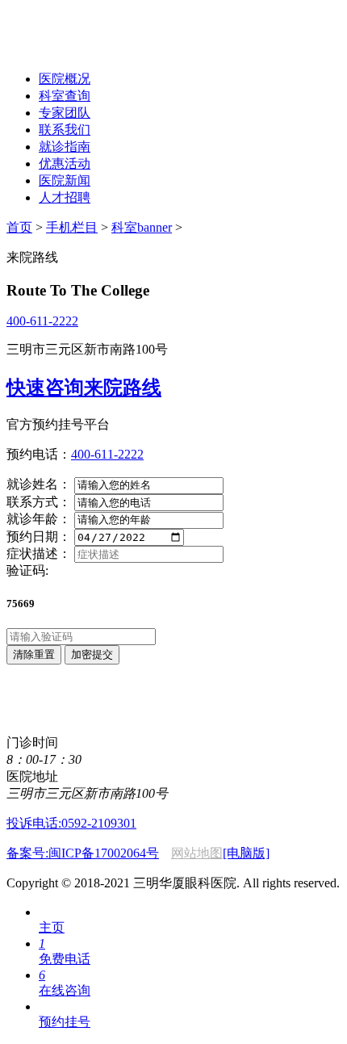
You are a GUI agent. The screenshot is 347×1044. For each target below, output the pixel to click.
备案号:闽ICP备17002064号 (82, 853)
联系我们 (64, 129)
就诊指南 (64, 146)
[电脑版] (246, 853)
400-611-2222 (42, 321)
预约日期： (38, 536)
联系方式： (38, 502)
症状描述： (38, 553)
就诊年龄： (38, 519)
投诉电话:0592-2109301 (71, 823)
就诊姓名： (38, 484)
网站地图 (197, 853)
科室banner (141, 227)
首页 (19, 227)
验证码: (27, 570)
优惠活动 (64, 163)
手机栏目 (72, 227)
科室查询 (64, 96)
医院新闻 (64, 180)
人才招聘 (64, 197)
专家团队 (64, 112)
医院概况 (64, 79)
